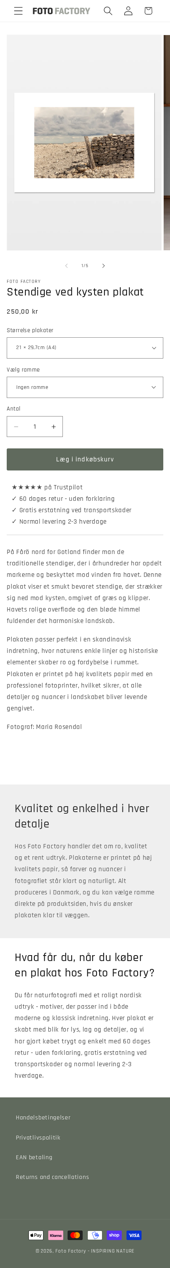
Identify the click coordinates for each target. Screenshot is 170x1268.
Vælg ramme (23, 370)
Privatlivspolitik (38, 1138)
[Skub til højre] (103, 266)
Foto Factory (70, 1251)
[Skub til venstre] (66, 266)
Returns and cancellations (52, 1177)
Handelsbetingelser (43, 1118)
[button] (18, 11)
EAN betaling (34, 1157)
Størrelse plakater (30, 330)
